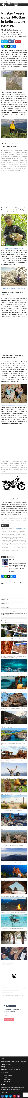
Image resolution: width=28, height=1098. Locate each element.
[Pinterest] (14, 1096)
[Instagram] (18, 1096)
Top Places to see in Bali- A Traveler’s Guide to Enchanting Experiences (12, 726)
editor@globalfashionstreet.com (15, 1089)
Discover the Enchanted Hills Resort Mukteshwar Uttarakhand (12, 811)
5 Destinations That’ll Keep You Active (10, 880)
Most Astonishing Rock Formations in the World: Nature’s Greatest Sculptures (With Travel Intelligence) (13, 639)
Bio (4, 557)
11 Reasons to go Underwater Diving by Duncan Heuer (12, 863)
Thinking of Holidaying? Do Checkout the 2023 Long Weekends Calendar (13, 761)
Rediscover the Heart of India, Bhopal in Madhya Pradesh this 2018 (12, 929)
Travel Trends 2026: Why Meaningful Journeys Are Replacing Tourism (13, 709)
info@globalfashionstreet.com (18, 1087)
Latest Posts (10, 557)
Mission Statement (8, 1075)
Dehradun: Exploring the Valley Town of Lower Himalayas (12, 846)
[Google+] (7, 567)
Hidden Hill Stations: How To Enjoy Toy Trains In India (14, 622)
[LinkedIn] (10, 1096)
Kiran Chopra (12, 39)
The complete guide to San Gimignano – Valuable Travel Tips (12, 828)
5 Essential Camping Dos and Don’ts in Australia (12, 896)
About (2, 1058)
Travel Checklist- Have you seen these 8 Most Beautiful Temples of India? (14, 744)
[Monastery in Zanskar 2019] (9, 74)
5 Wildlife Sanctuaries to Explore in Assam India (12, 778)
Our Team (6, 1077)
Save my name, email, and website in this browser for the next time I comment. (14, 613)
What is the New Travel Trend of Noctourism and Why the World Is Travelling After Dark (14, 656)
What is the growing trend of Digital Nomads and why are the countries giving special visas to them (13, 674)
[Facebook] (5, 567)
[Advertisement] (14, 188)
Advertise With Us (7, 1079)
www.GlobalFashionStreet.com (20, 528)
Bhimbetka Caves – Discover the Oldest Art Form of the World (13, 691)
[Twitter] (3, 567)
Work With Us (7, 1081)
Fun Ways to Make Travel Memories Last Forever (12, 946)
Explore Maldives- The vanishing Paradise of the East (13, 912)
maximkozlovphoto (6, 522)
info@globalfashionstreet (6, 549)
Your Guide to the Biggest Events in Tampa (11, 794)
